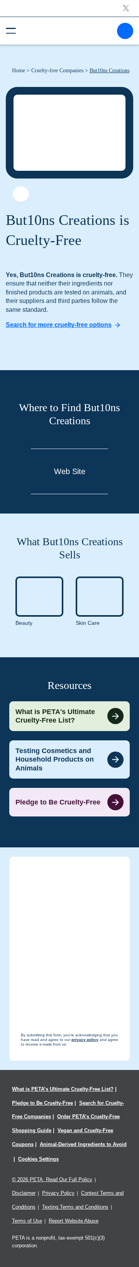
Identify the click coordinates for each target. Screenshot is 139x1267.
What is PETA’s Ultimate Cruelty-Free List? (63, 1089)
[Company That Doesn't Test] (21, 194)
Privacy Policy (58, 1193)
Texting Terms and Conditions (75, 1207)
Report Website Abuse (73, 1221)
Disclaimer (24, 1193)
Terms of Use (27, 1221)
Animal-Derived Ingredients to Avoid (83, 1144)
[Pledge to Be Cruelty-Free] (69, 802)
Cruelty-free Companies (57, 70)
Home (18, 70)
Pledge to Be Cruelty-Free (42, 1103)
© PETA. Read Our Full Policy (52, 1179)
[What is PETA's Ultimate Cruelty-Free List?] (69, 716)
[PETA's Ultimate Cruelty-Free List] (66, 30)
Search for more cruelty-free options (59, 324)
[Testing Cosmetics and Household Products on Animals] (69, 759)
